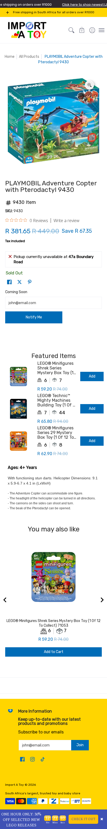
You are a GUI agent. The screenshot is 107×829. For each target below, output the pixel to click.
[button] (81, 30)
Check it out (83, 819)
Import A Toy (14, 785)
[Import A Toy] (27, 30)
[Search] (71, 30)
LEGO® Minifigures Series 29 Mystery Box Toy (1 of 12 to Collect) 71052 (55, 433)
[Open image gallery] (89, 85)
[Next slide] (102, 600)
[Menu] (101, 30)
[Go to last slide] (5, 600)
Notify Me (34, 317)
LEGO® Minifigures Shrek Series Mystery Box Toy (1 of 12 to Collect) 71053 (55, 368)
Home (10, 56)
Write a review (66, 220)
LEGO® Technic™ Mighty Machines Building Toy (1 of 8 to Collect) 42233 (56, 400)
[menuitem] (92, 30)
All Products (29, 56)
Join (80, 745)
